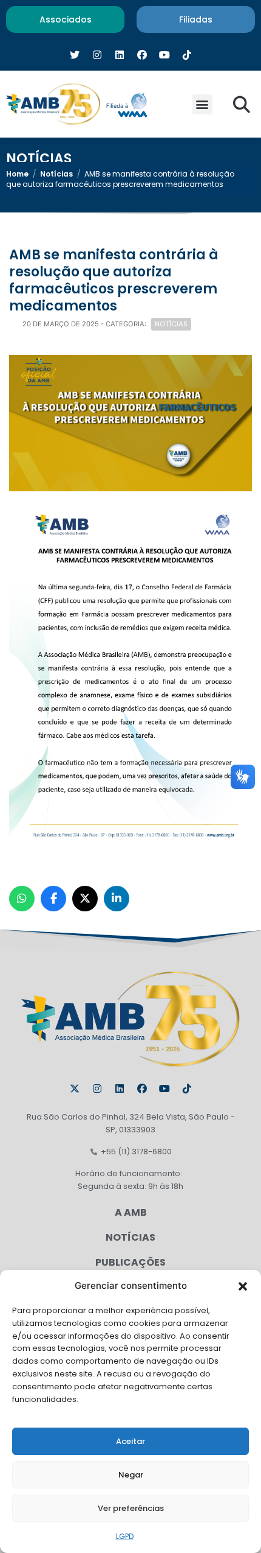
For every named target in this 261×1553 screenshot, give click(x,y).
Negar (130, 1475)
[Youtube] (164, 1088)
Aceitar (130, 1441)
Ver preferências (131, 1508)
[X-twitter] (74, 1088)
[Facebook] (142, 1088)
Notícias (56, 174)
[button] (243, 1286)
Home (17, 174)
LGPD (125, 1536)
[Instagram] (97, 1088)
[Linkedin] (119, 1088)
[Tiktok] (187, 1088)
